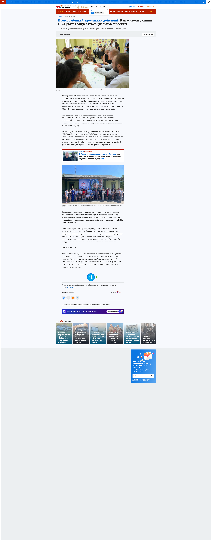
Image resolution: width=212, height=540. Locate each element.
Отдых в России (110, 11)
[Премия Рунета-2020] (82, 7)
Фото (11, 2)
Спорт (105, 2)
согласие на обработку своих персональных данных (141, 380)
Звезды (71, 2)
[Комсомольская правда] (66, 6)
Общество (46, 2)
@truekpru (71, 287)
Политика (37, 2)
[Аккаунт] (209, 2)
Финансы (182, 2)
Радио (132, 6)
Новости (67, 11)
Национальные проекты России (144, 2)
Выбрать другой (99, 12)
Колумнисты (114, 2)
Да (92, 12)
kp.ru (120, 292)
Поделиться (149, 34)
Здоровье (79, 2)
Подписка (150, 6)
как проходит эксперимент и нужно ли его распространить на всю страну (100, 156)
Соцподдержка (89, 2)
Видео (17, 2)
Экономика (56, 2)
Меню (3, 2)
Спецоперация (27, 2)
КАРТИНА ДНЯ (106, 304)
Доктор (174, 2)
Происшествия (126, 2)
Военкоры (83, 11)
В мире (64, 2)
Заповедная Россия (122, 11)
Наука (99, 2)
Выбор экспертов (164, 2)
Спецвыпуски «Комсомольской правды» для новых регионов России (83, 304)
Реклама (141, 6)
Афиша (142, 11)
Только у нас (75, 11)
